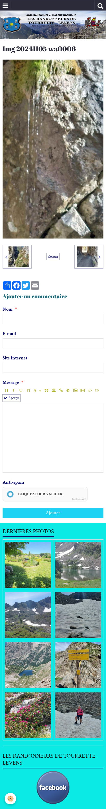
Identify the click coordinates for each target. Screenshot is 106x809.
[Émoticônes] (97, 390)
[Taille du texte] (28, 390)
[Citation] (46, 390)
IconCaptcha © (79, 498)
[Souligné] (20, 390)
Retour (53, 256)
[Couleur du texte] (37, 390)
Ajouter (53, 513)
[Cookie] (10, 798)
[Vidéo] (82, 390)
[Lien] (61, 390)
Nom (8, 309)
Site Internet (15, 358)
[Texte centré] (53, 390)
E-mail (9, 334)
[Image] (75, 390)
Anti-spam (13, 482)
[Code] (89, 390)
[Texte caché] (68, 390)
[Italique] (13, 390)
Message (11, 382)
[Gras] (6, 390)
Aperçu (13, 398)
